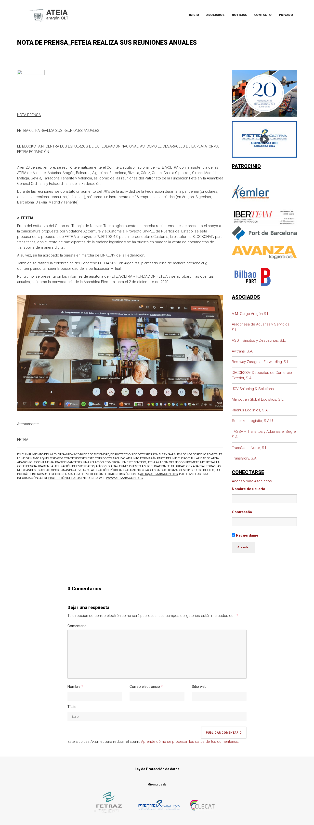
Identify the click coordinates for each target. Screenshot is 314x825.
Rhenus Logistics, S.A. (250, 410)
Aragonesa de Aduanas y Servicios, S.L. (261, 327)
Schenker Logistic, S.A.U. (253, 421)
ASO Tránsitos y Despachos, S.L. (259, 340)
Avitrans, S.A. (242, 351)
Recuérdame (246, 535)
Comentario (77, 626)
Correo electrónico (145, 686)
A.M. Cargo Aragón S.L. (251, 313)
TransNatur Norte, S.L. (250, 448)
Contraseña (242, 512)
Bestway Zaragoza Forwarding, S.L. (261, 362)
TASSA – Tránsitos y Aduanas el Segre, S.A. (264, 434)
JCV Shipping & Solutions (253, 389)
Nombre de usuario (248, 489)
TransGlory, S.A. (244, 458)
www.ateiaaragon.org (124, 478)
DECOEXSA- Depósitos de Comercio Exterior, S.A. (262, 375)
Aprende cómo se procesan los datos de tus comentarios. (190, 741)
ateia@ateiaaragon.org (159, 474)
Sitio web (199, 686)
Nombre (73, 686)
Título (72, 706)
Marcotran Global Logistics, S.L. (258, 399)
